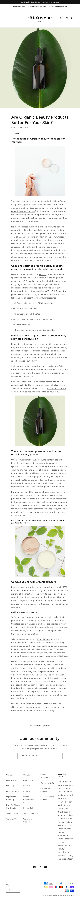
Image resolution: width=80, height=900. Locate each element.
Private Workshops (45, 776)
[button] (7, 18)
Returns (26, 791)
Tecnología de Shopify (66, 895)
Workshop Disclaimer (27, 820)
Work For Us (11, 819)
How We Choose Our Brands (13, 806)
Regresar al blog (41, 725)
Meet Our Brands (13, 791)
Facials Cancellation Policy (28, 800)
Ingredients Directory (11, 798)
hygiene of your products (56, 502)
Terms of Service (30, 813)
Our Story (10, 775)
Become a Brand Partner (47, 798)
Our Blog (10, 786)
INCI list (42, 274)
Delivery (26, 786)
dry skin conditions (42, 351)
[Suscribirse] (59, 756)
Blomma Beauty (54, 895)
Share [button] (16, 133)
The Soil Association (57, 291)
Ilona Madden (43, 639)
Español (12, 890)
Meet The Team (12, 780)
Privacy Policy (29, 808)
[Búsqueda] (61, 18)
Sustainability (12, 813)
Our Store (27, 775)
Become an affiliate (45, 789)
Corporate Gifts (47, 783)
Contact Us (28, 780)
